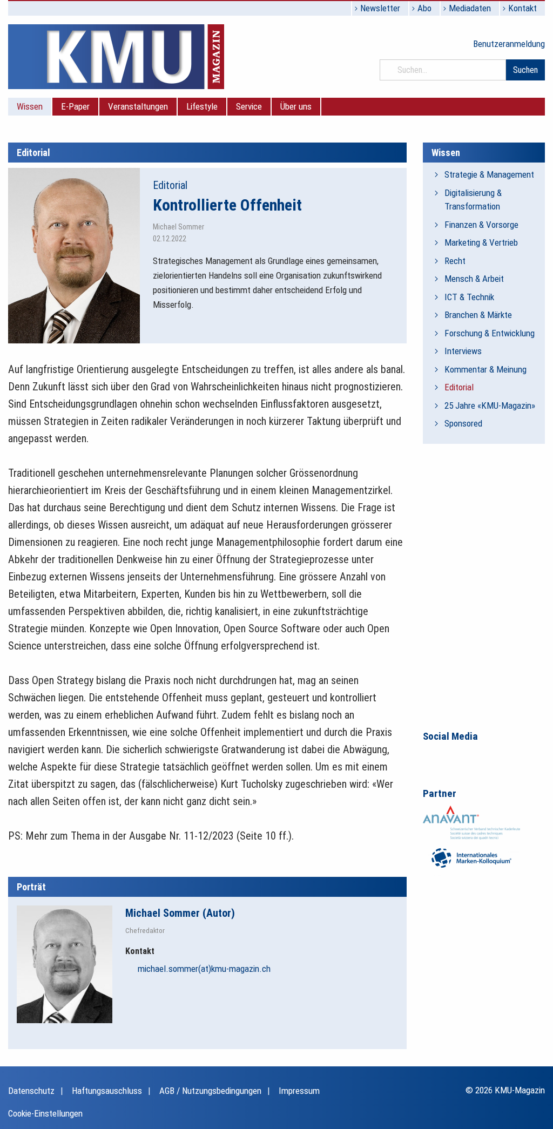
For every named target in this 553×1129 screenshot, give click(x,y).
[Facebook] (431, 756)
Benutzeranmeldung (509, 43)
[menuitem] (30, 107)
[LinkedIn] (454, 756)
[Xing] (476, 756)
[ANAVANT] (471, 821)
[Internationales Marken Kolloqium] (471, 856)
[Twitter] (499, 756)
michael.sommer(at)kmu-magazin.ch (204, 968)
